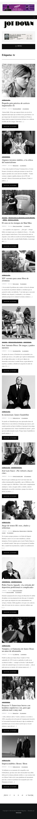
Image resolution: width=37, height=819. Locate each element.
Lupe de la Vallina (10, 592)
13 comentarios (23, 165)
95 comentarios (10, 533)
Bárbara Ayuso (16, 531)
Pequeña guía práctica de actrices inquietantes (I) (16, 104)
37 (10, 795)
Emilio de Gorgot (16, 418)
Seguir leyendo (10, 126)
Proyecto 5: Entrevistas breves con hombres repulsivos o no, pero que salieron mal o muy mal (16, 707)
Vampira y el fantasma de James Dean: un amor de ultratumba (18, 649)
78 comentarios (23, 284)
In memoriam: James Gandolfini (15, 414)
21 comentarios (25, 351)
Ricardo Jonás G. (23, 531)
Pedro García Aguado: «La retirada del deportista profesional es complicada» (18, 585)
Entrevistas (16, 467)
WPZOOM (18, 813)
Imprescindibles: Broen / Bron (14, 763)
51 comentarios (27, 226)
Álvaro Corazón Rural (17, 226)
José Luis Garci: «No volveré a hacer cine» (17, 471)
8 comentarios (24, 654)
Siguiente (30, 795)
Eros (5, 219)
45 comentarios (25, 418)
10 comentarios (23, 713)
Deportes (6, 582)
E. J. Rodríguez (16, 654)
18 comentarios (26, 108)
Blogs (4, 217)
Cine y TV (6, 100)
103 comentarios (27, 476)
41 (26, 795)
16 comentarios (25, 766)
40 (22, 795)
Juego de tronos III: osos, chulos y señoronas (16, 526)
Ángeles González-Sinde (18, 476)
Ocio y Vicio (13, 219)
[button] (18, 46)
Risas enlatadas (15, 342)
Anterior (6, 795)
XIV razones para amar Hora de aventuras (15, 279)
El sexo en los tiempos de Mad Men (17, 223)
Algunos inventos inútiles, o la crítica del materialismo (17, 161)
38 (14, 795)
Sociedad (6, 156)
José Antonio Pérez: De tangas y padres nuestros (18, 346)
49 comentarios (18, 592)
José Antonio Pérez (17, 351)
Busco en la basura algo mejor (22, 217)
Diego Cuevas (16, 284)
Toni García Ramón (17, 108)
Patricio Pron (15, 165)
